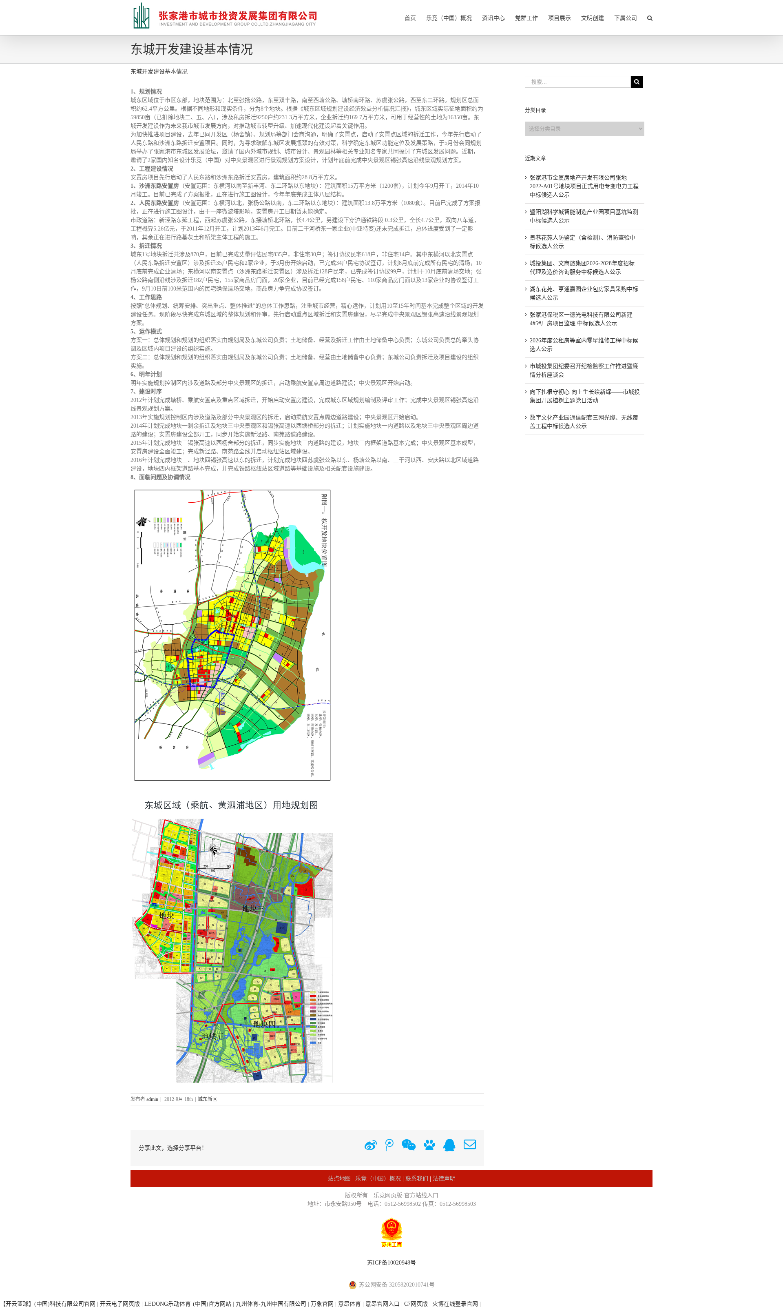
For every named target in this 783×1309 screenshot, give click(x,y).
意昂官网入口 (382, 1304)
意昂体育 (349, 1304)
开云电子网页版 (120, 1304)
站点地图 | (341, 1179)
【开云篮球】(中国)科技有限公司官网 (47, 1304)
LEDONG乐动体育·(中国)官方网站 (187, 1304)
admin (152, 1099)
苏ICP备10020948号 (391, 1263)
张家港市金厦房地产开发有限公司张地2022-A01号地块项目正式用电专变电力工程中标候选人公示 (584, 186)
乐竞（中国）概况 (378, 1179)
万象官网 (322, 1304)
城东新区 (207, 1099)
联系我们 (416, 1179)
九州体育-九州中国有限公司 (271, 1304)
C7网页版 (416, 1304)
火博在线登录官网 (455, 1304)
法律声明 (444, 1179)
